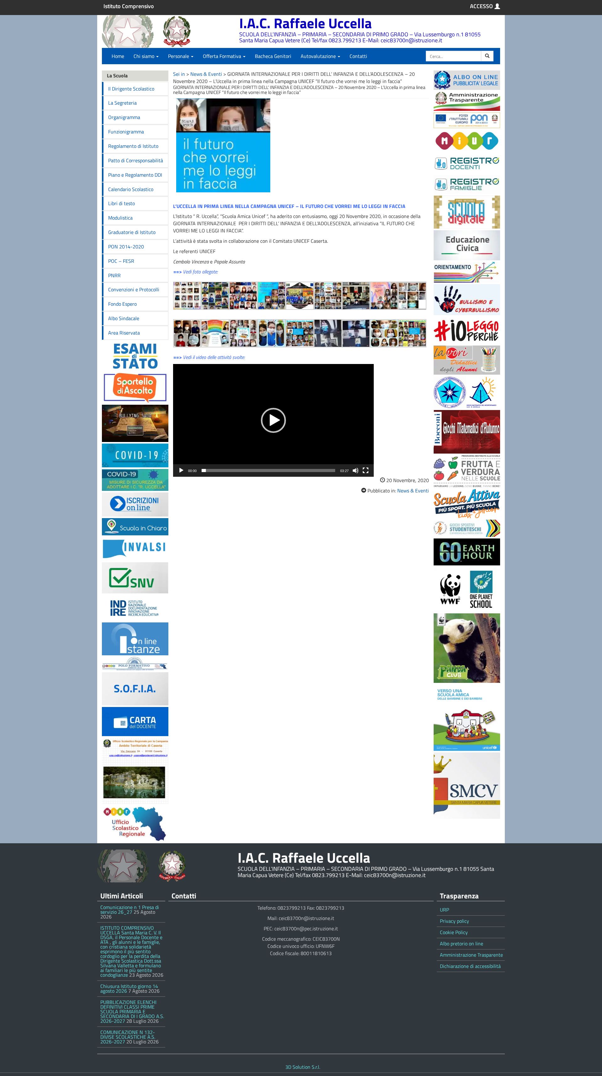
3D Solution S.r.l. (302, 1067)
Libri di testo (121, 203)
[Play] (181, 470)
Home (118, 56)
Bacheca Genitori (273, 56)
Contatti (358, 56)
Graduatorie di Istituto (132, 232)
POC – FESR (121, 261)
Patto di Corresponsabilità (135, 160)
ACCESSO (481, 6)
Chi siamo (145, 56)
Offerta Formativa (222, 56)
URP (444, 909)
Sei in (179, 74)
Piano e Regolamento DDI (135, 175)
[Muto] (355, 470)
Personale (179, 56)
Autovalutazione (319, 56)
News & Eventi (206, 74)
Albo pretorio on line (461, 943)
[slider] (268, 470)
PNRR (114, 275)
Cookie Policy (454, 932)
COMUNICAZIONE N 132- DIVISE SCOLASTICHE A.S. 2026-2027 (127, 1036)
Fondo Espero (122, 304)
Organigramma (124, 117)
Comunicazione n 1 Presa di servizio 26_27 (129, 909)
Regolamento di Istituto (133, 146)
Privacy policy (454, 921)
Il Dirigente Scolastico (131, 88)
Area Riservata (124, 332)
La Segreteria (122, 103)
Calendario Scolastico (130, 189)
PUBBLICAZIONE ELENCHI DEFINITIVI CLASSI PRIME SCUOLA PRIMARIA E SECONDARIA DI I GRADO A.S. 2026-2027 (132, 1011)
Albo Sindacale (123, 318)
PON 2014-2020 (126, 246)
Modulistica (120, 217)
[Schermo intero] (365, 470)
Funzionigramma (126, 131)
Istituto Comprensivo (128, 6)
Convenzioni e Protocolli (133, 289)
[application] (273, 420)
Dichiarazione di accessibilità (470, 966)
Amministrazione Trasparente (471, 955)
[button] (273, 420)
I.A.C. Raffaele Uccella (305, 23)
